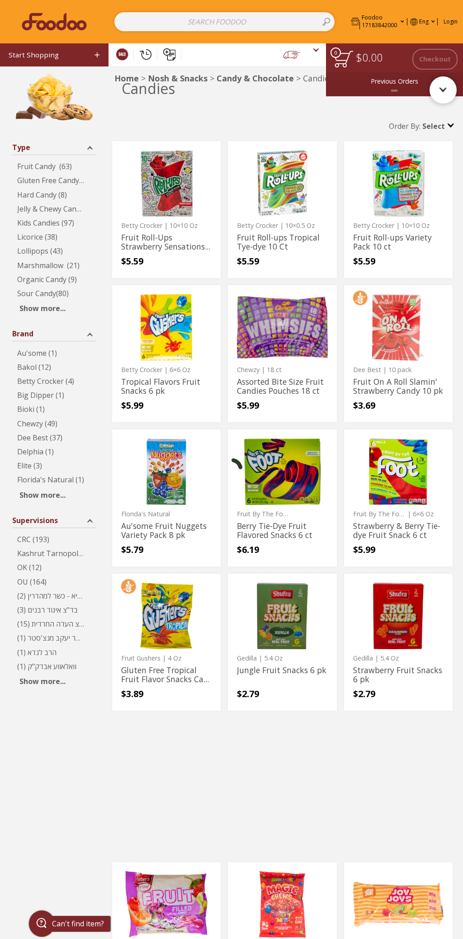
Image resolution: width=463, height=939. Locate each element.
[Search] (326, 21)
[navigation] (54, 54)
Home (126, 78)
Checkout (435, 59)
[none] (166, 209)
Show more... (42, 308)
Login (451, 21)
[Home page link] (54, 21)
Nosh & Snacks (178, 78)
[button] (377, 21)
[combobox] (224, 21)
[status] (343, 59)
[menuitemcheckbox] (54, 166)
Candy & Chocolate (255, 78)
